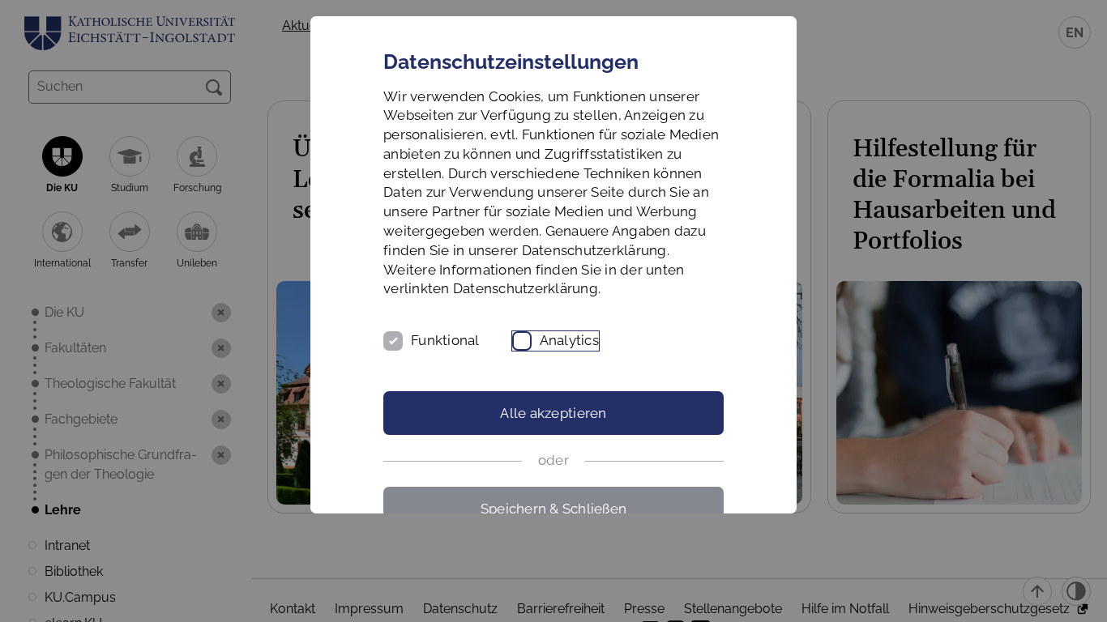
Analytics (569, 340)
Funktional (445, 340)
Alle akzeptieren (553, 413)
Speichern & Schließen (553, 509)
